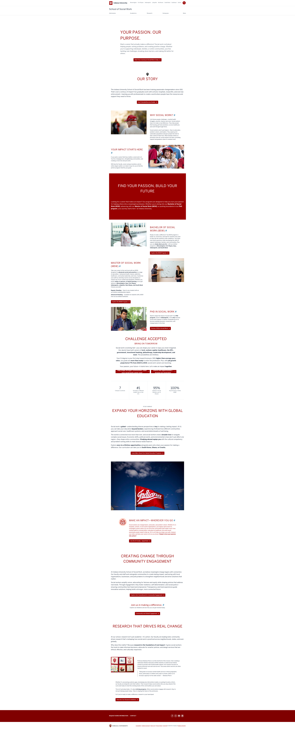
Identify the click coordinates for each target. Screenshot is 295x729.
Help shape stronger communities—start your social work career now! (132, 371)
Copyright (165, 725)
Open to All (152, 725)
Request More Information (118, 716)
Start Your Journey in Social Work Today (147, 60)
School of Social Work (120, 9)
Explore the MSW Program (120, 302)
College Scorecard (146, 725)
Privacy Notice (159, 725)
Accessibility (138, 725)
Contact (133, 716)
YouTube (179, 715)
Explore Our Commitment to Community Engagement (146, 595)
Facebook (172, 715)
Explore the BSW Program (158, 253)
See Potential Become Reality (146, 102)
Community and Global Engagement (146, 613)
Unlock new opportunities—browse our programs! (163, 371)
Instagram (175, 715)
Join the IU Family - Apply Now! (139, 541)
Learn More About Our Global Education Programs (146, 453)
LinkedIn (182, 715)
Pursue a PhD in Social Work (159, 328)
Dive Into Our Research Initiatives (126, 699)
